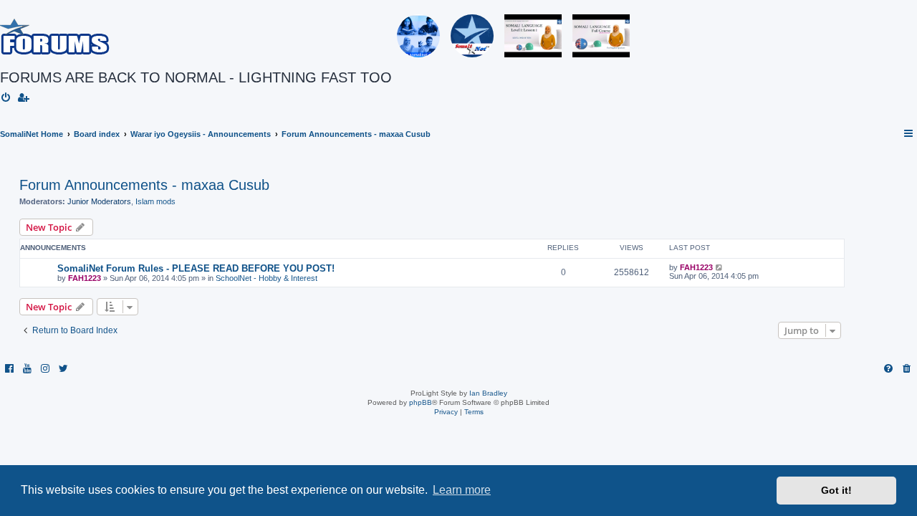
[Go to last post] (719, 267)
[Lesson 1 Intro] (533, 35)
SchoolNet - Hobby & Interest (266, 278)
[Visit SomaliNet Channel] (418, 35)
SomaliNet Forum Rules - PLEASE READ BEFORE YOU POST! (196, 268)
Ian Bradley (488, 393)
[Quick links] (909, 134)
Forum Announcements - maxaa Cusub (144, 185)
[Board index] (55, 35)
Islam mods (155, 201)
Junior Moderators (99, 201)
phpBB (420, 402)
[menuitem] (6, 98)
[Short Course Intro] (601, 35)
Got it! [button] (836, 490)
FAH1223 (84, 278)
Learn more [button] (462, 490)
